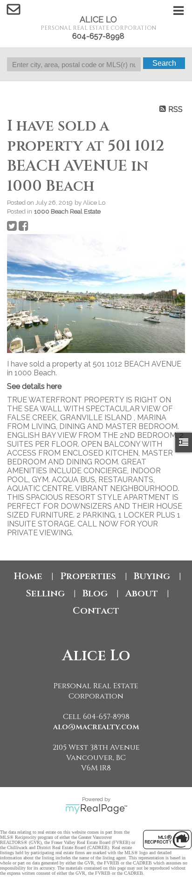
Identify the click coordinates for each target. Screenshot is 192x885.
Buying (152, 576)
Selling (45, 593)
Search (164, 63)
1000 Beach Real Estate (67, 211)
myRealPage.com (96, 809)
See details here (34, 386)
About (141, 593)
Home (28, 576)
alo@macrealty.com (96, 727)
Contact (96, 610)
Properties (88, 576)
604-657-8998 (98, 36)
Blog (95, 593)
